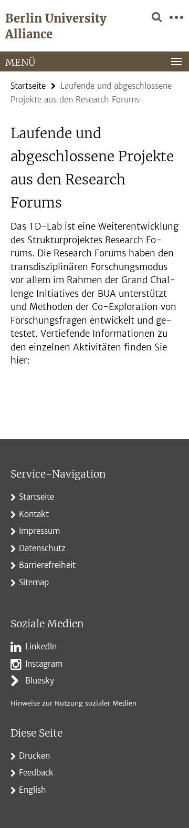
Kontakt (34, 514)
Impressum (39, 531)
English (32, 790)
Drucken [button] (34, 756)
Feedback (36, 773)
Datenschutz (42, 548)
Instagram (43, 664)
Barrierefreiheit (47, 565)
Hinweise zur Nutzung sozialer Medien (73, 703)
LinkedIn (41, 646)
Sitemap (34, 582)
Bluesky (39, 681)
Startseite (28, 86)
